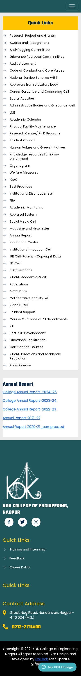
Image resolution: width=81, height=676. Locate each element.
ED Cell (15, 263)
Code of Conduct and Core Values (37, 70)
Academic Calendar (25, 119)
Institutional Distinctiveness (31, 193)
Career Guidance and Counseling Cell (39, 91)
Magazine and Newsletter (29, 228)
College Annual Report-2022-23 (29, 409)
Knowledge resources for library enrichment (34, 156)
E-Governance (21, 270)
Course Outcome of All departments (39, 319)
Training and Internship (27, 549)
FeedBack (17, 558)
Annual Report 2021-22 (21, 418)
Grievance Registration (27, 340)
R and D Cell (19, 305)
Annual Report (21, 235)
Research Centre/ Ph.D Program (35, 133)
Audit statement (23, 64)
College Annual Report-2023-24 (29, 400)
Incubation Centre (24, 242)
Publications (19, 284)
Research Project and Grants (32, 36)
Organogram (20, 166)
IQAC (14, 180)
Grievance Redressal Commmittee (37, 57)
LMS (13, 113)
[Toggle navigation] (72, 6)
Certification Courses (26, 347)
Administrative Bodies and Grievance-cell (42, 105)
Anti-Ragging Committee (30, 50)
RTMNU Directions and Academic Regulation (35, 356)
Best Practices (21, 187)
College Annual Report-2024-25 (30, 392)
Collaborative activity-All (29, 298)
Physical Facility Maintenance (33, 126)
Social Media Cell (23, 221)
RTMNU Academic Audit (28, 277)
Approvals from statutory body (34, 85)
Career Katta (19, 567)
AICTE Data (18, 291)
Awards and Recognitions (29, 43)
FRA (12, 200)
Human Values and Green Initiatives (38, 147)
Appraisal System (23, 215)
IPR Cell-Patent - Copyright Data (35, 256)
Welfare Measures (24, 172)
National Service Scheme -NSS (33, 78)
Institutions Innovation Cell (30, 249)
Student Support (23, 312)
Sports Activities (22, 98)
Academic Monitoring (26, 207)
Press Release (20, 365)
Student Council (22, 140)
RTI (12, 326)
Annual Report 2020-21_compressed (33, 426)
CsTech (41, 659)
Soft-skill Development (28, 333)
